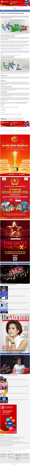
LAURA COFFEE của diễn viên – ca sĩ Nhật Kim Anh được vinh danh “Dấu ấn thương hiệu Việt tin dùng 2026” (18, 289)
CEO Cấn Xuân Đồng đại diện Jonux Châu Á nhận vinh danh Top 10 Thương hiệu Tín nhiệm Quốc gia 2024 (18, 400)
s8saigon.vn (3, 112)
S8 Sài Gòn (13, 38)
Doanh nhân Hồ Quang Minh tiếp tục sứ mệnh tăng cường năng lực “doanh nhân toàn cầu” (17, 379)
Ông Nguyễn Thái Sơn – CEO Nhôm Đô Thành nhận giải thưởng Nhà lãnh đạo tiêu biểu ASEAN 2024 (18, 386)
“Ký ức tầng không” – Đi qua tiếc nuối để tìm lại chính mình (6, 444)
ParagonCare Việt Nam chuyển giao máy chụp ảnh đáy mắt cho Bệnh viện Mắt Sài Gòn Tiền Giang (11, 441)
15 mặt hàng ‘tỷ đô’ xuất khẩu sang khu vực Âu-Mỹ (22, 130)
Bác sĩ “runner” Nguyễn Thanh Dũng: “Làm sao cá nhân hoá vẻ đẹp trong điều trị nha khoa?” (17, 393)
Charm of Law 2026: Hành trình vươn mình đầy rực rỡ (6, 440)
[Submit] (28, 10)
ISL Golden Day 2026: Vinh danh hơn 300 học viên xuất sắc (9, 284)
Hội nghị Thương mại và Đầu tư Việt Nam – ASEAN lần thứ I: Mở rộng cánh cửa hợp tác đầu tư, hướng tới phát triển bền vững (18, 309)
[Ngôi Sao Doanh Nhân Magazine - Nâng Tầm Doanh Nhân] (15, 8)
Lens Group (27, 458)
